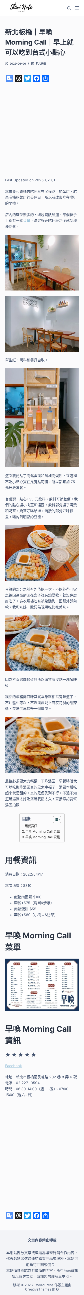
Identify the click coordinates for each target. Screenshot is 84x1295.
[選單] (77, 8)
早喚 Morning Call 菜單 (42, 831)
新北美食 (41, 63)
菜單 (26, 220)
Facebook (13, 1065)
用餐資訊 (31, 826)
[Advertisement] (42, 129)
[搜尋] (69, 8)
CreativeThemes (38, 1289)
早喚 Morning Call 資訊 (42, 837)
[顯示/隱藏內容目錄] (55, 819)
